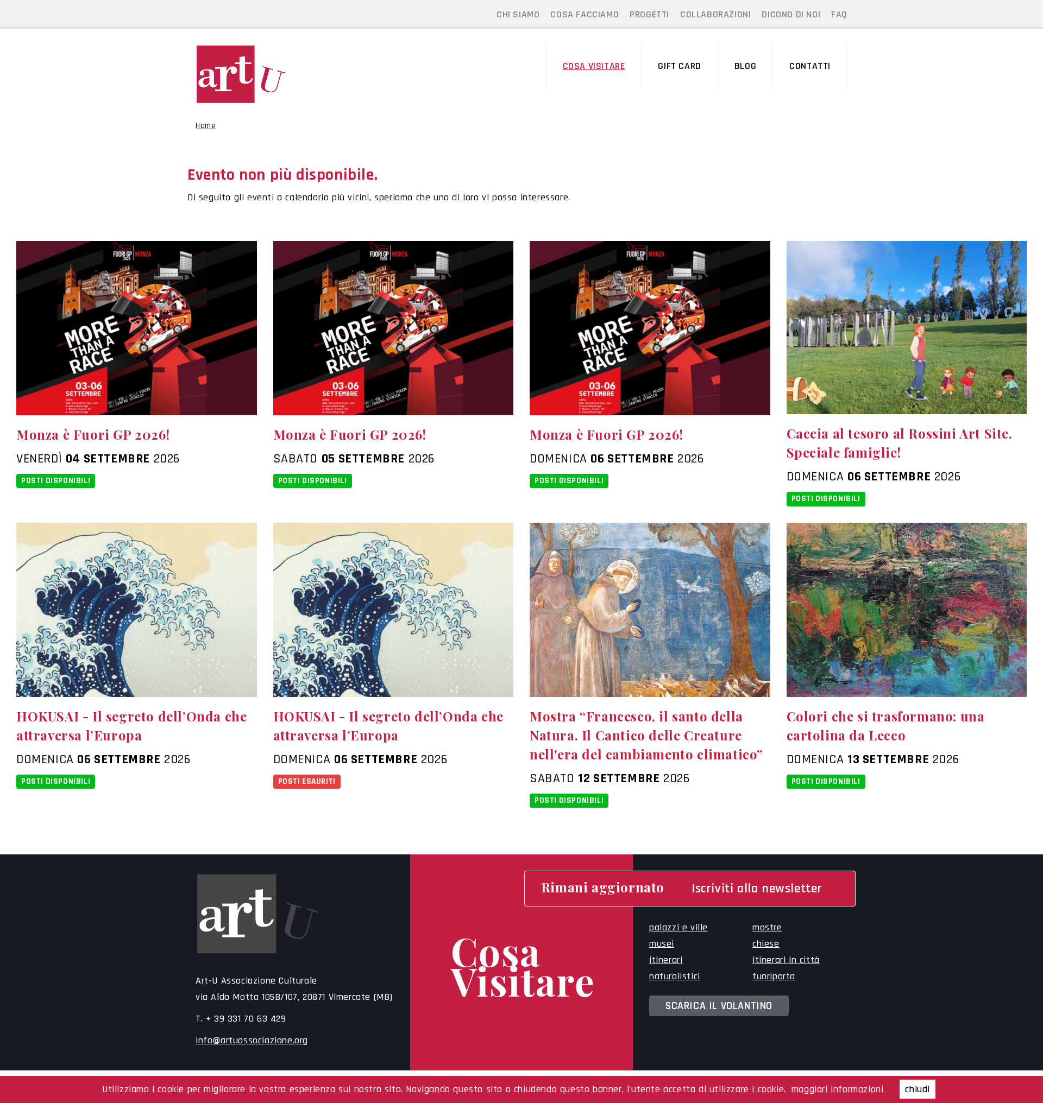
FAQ (839, 14)
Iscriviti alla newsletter (757, 888)
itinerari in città (786, 960)
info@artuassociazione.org (252, 1040)
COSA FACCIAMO (584, 14)
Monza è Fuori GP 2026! (92, 434)
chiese (766, 943)
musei (661, 943)
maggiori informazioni (837, 1089)
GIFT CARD (679, 66)
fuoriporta (773, 976)
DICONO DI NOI (791, 14)
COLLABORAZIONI (715, 14)
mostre (767, 927)
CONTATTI (810, 66)
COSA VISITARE (594, 66)
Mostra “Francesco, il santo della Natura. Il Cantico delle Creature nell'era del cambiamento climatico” (646, 735)
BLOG (745, 66)
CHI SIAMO (518, 14)
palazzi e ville (678, 927)
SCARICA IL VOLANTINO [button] (718, 1006)
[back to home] (271, 74)
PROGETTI (649, 14)
